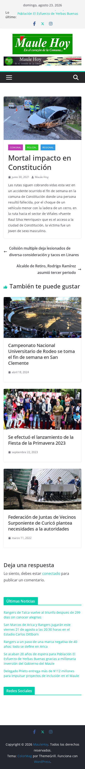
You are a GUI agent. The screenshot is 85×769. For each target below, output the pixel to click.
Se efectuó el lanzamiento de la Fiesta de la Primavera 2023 (40, 440)
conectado (51, 573)
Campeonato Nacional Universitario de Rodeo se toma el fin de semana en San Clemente (41, 354)
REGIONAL (47, 147)
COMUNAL (15, 147)
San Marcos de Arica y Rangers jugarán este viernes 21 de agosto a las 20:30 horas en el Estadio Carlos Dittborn (37, 629)
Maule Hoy (42, 177)
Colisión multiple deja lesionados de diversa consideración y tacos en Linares (44, 251)
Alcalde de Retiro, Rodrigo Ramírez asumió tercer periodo (46, 269)
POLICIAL (31, 147)
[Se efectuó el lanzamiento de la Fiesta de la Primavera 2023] (42, 391)
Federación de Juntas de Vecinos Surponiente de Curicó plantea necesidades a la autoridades (42, 523)
